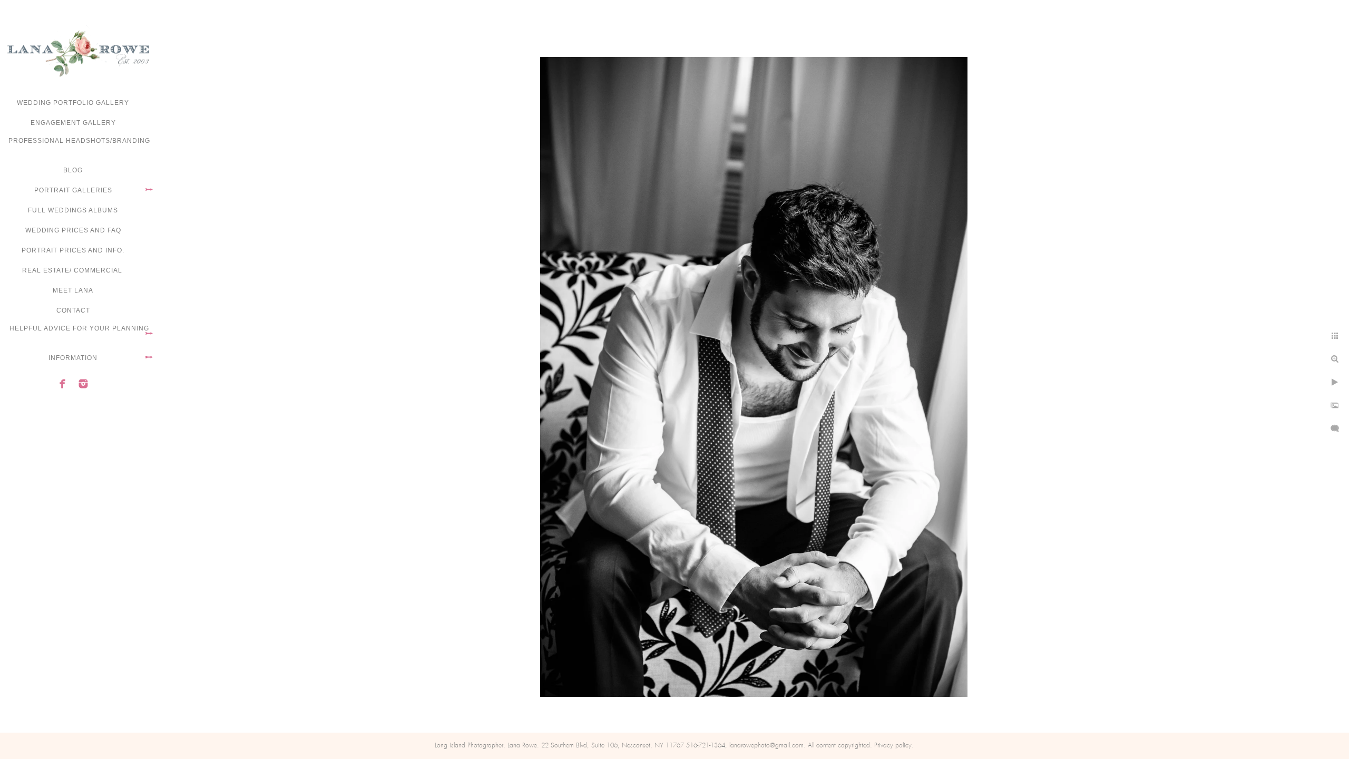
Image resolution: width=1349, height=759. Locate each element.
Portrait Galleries (73, 190)
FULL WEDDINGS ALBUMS (73, 210)
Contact (73, 310)
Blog (73, 170)
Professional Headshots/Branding (79, 140)
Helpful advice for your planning (79, 328)
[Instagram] (83, 384)
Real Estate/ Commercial (73, 270)
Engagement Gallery (73, 122)
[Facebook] (63, 384)
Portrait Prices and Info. (73, 250)
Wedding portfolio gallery (73, 102)
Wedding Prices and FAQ (73, 230)
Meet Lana (73, 290)
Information (72, 358)
